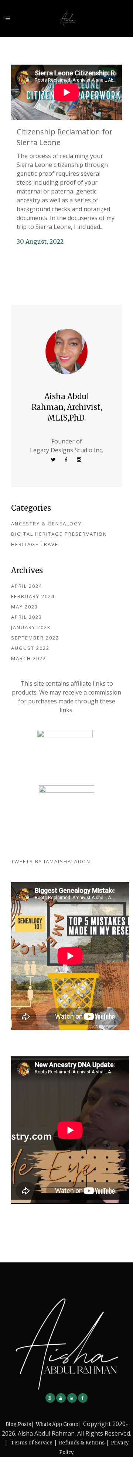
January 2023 (31, 627)
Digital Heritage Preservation (59, 534)
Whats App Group (57, 1424)
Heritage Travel (36, 544)
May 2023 (24, 606)
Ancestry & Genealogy (46, 523)
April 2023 (26, 617)
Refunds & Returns (82, 1443)
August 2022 (30, 648)
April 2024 (26, 586)
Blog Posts (18, 1424)
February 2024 (33, 596)
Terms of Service (31, 1443)
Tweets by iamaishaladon (51, 861)
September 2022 (35, 637)
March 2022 (28, 658)
